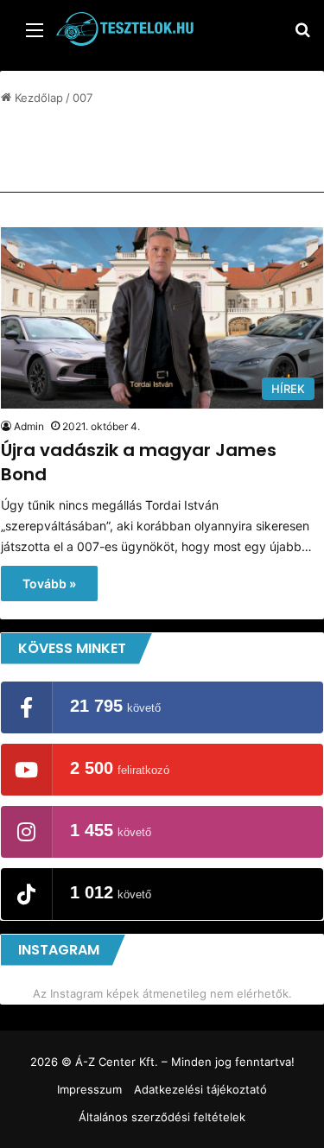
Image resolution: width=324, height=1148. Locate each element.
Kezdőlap (37, 98)
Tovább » (49, 583)
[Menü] (34, 35)
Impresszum (89, 1089)
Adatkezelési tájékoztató (200, 1089)
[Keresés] (302, 35)
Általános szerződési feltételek (162, 1117)
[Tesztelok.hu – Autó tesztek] (125, 29)
